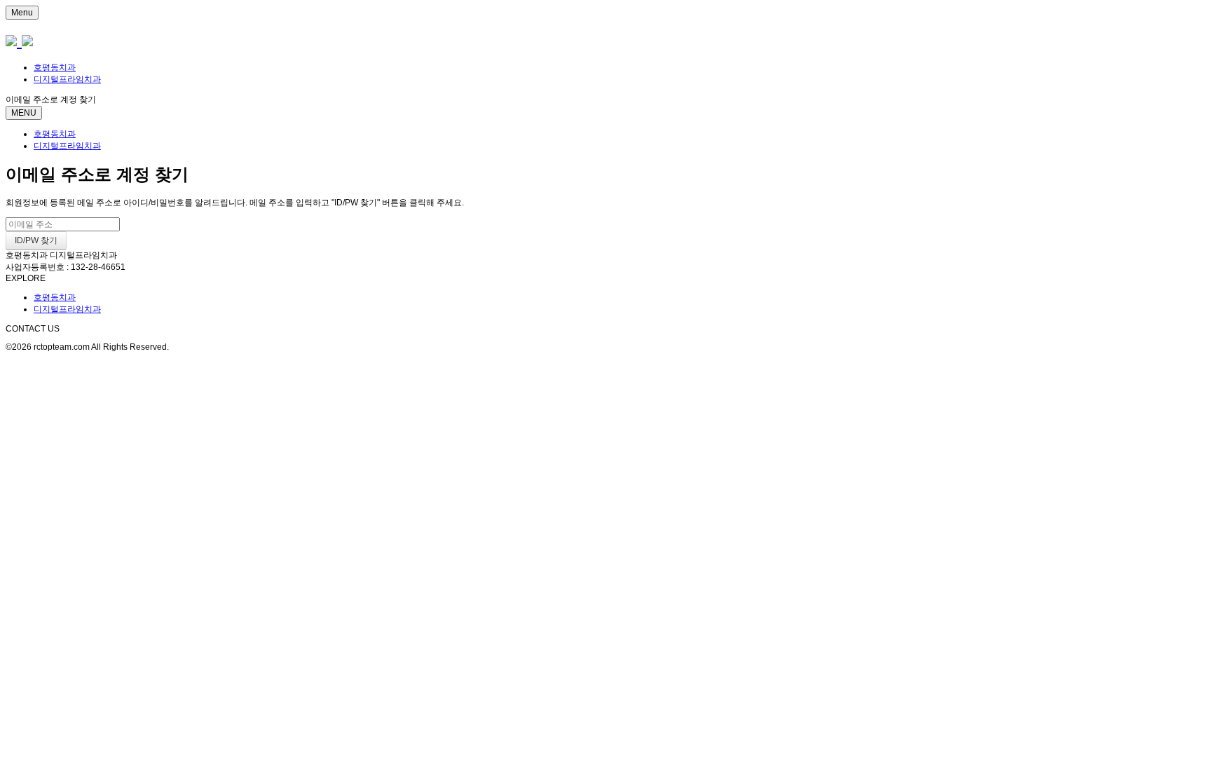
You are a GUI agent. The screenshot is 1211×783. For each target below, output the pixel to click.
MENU (23, 113)
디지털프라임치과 (67, 79)
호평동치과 (55, 67)
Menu (22, 13)
